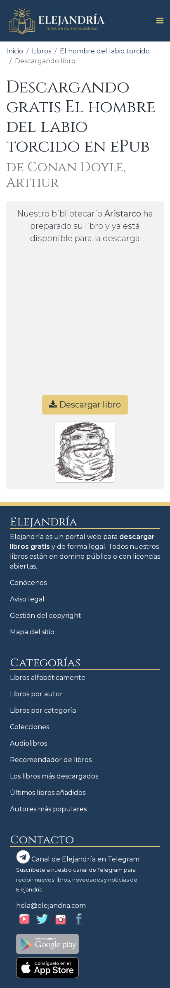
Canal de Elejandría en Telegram (84, 859)
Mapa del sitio (32, 632)
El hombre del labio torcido (105, 51)
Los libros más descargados (54, 776)
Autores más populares (48, 809)
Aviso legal (27, 599)
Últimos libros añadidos (47, 793)
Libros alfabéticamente (47, 678)
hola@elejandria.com (51, 906)
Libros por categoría (43, 710)
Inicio (14, 51)
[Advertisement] (85, 323)
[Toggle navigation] (157, 20)
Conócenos (28, 583)
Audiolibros (28, 743)
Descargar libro (89, 405)
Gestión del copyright (45, 616)
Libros (41, 51)
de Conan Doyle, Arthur (66, 175)
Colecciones (29, 727)
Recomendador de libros (51, 760)
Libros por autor (36, 694)
